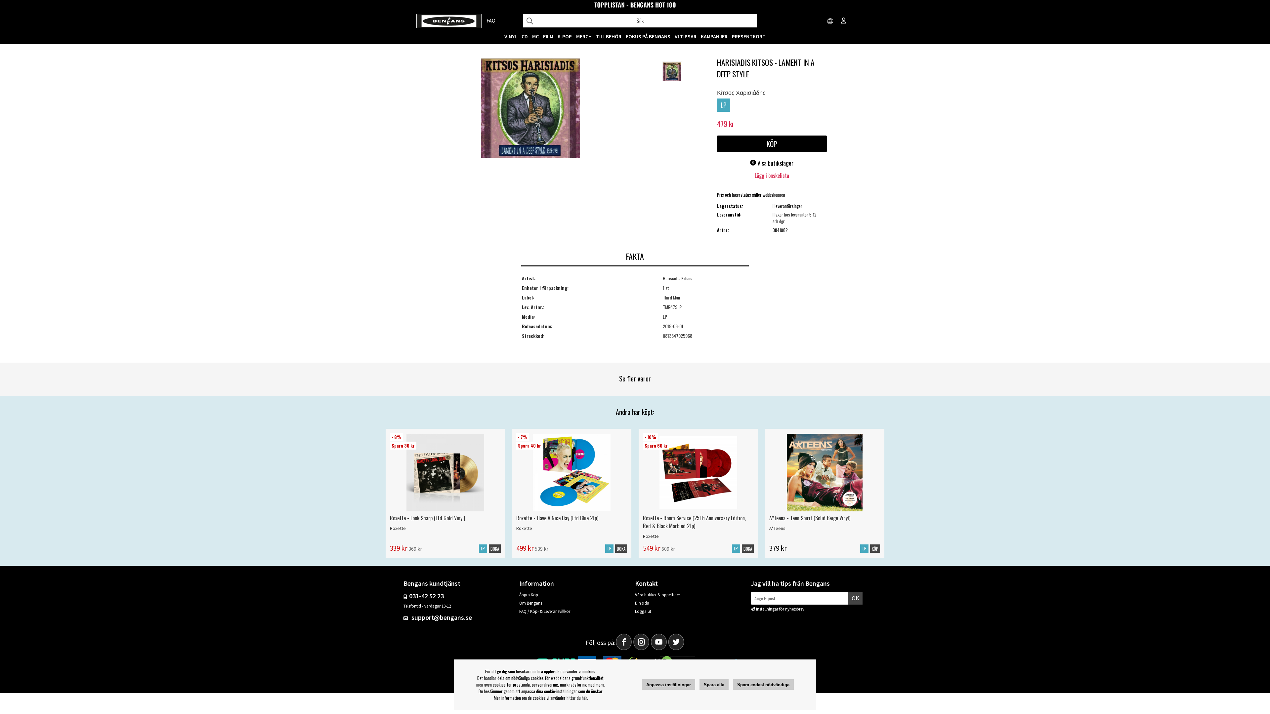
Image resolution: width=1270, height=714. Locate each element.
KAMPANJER (714, 36)
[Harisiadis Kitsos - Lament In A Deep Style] (530, 109)
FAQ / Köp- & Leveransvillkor (544, 611)
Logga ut (643, 611)
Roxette (398, 528)
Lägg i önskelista (772, 175)
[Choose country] (830, 21)
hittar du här (577, 697)
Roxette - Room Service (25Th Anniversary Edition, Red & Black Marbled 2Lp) (694, 522)
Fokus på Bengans (648, 36)
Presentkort (749, 36)
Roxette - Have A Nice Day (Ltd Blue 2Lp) (557, 518)
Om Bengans (530, 603)
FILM (548, 36)
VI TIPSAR (686, 36)
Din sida (642, 603)
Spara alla (714, 684)
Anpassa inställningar (668, 684)
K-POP (565, 36)
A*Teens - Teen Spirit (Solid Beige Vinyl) (809, 518)
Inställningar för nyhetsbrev (780, 609)
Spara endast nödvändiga (763, 684)
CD (525, 36)
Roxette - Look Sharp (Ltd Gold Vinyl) (427, 518)
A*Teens (777, 528)
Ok (855, 598)
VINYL (510, 36)
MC (535, 36)
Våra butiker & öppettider (657, 595)
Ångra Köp (528, 595)
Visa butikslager (774, 163)
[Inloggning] (844, 21)
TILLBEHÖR (608, 36)
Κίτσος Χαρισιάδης (741, 92)
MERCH (584, 36)
